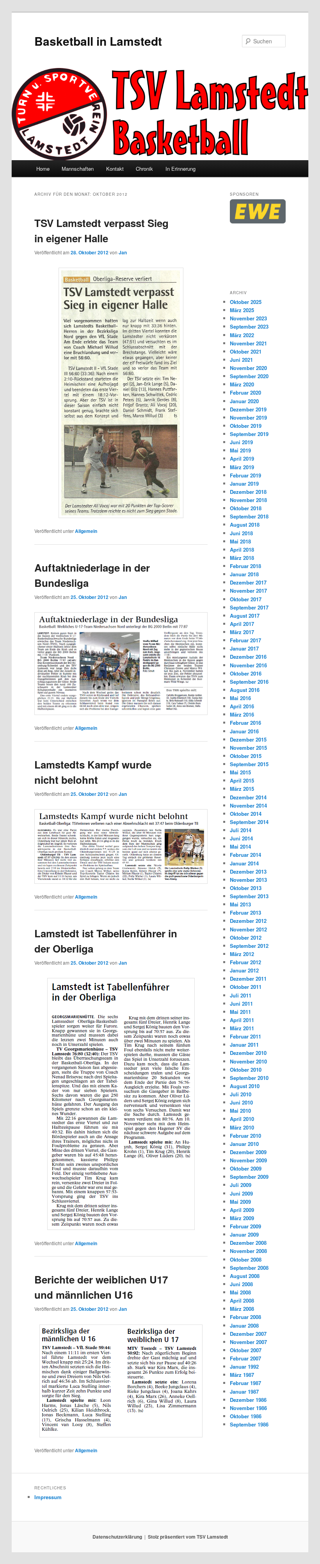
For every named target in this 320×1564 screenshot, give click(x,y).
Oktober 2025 (245, 302)
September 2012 (249, 945)
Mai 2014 (240, 846)
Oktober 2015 (245, 756)
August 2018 (245, 524)
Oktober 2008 (245, 1259)
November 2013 (248, 879)
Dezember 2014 (248, 797)
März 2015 (242, 788)
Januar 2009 (244, 1234)
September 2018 (249, 516)
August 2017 (245, 615)
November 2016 (248, 665)
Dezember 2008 (248, 1242)
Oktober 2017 (245, 599)
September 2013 (249, 896)
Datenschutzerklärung (117, 1536)
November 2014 (248, 805)
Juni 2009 (241, 1193)
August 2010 (245, 1086)
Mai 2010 (240, 1110)
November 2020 (248, 368)
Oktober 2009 (245, 1168)
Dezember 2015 (248, 739)
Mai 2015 (240, 772)
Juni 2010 (241, 1102)
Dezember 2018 (248, 491)
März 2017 (242, 632)
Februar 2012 (245, 962)
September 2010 (249, 1077)
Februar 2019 (245, 475)
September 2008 (249, 1267)
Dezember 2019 (248, 409)
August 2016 (245, 690)
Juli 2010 (240, 1094)
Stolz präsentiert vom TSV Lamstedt (188, 1536)
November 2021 (248, 343)
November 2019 (248, 417)
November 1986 (248, 1408)
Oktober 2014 (245, 813)
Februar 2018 (245, 566)
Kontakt (115, 168)
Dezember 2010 (248, 1052)
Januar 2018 (244, 574)
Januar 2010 (244, 1144)
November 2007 (248, 1342)
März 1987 (242, 1374)
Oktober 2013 (245, 888)
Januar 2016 (244, 731)
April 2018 (242, 549)
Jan (123, 252)
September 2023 (249, 326)
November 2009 (248, 1160)
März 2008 (242, 1308)
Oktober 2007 (245, 1350)
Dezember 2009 (248, 1152)
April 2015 (242, 780)
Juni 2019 (241, 442)
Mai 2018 (240, 541)
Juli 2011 (240, 995)
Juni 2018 (241, 533)
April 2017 (242, 623)
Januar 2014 (244, 863)
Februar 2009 (245, 1226)
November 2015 (248, 747)
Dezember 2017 (248, 582)
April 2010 (242, 1119)
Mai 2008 (240, 1292)
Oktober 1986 (245, 1416)
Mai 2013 (240, 904)
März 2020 (242, 384)
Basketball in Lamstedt (98, 40)
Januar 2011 (244, 1044)
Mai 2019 (240, 450)
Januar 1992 (244, 1366)
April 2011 (242, 1020)
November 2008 (248, 1251)
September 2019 (249, 434)
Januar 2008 (244, 1325)
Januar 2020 (244, 401)
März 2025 (242, 310)
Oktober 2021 (245, 351)
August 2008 (245, 1276)
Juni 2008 (241, 1284)
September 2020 (249, 376)
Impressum (48, 1497)
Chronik (144, 168)
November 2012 (248, 929)
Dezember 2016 (248, 656)
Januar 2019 (244, 483)
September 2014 (249, 822)
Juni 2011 (241, 1003)
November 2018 (248, 500)
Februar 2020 (245, 392)
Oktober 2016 (245, 673)
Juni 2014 (241, 838)
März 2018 (242, 557)
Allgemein (86, 530)
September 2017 (249, 607)
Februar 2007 (245, 1358)
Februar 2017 (245, 640)
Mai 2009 (240, 1201)
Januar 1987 (244, 1391)
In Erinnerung (180, 168)
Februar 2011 (245, 1036)
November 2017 (248, 590)
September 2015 (249, 764)
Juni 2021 (241, 359)
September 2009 (249, 1176)
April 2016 (242, 706)
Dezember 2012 (248, 920)
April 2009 (242, 1210)
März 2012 (242, 954)
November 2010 (248, 1061)
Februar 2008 (245, 1317)
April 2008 (242, 1300)
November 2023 (248, 318)
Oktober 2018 (245, 508)
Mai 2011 (240, 1011)
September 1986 (249, 1424)
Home (43, 168)
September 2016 (249, 681)
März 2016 (242, 714)
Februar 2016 (245, 722)
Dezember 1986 (248, 1399)
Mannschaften (78, 168)
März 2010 (242, 1127)
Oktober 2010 (245, 1069)
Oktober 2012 (245, 937)
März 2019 (242, 467)
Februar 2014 (245, 854)
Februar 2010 (245, 1135)
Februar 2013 (245, 912)
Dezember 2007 (248, 1333)
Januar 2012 (244, 970)
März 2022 (242, 335)
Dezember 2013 (248, 871)
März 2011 (242, 1028)
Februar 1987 (245, 1383)
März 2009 (242, 1218)
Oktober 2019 (245, 425)
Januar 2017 (244, 648)
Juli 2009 (240, 1185)
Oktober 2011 (245, 986)
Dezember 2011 (248, 978)
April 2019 (242, 458)
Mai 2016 (240, 698)
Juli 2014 (240, 830)
